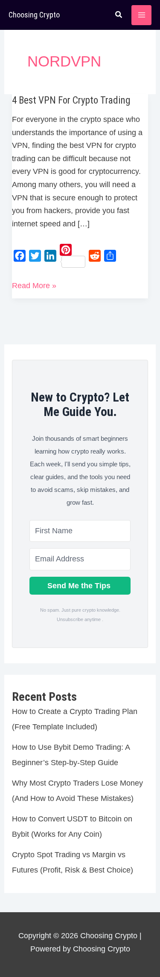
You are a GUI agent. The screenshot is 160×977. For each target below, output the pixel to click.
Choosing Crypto (34, 14)
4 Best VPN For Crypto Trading (71, 100)
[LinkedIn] (50, 256)
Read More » (34, 286)
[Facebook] (19, 256)
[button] (119, 16)
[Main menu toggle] (141, 15)
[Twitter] (35, 256)
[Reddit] (94, 256)
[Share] (110, 256)
